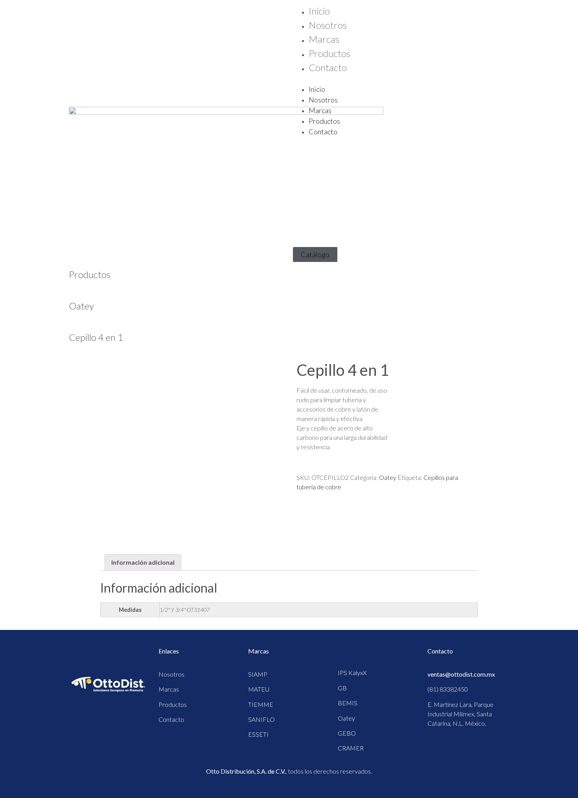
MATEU (258, 689)
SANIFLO (261, 719)
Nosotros (328, 25)
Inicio (319, 10)
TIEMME (260, 704)
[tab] (143, 562)
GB (342, 688)
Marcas (324, 39)
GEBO (347, 733)
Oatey (81, 305)
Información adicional (143, 562)
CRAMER (351, 748)
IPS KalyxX (352, 672)
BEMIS (347, 702)
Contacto (328, 67)
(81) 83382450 (447, 689)
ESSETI (258, 734)
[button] (401, 79)
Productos (329, 53)
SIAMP (257, 674)
